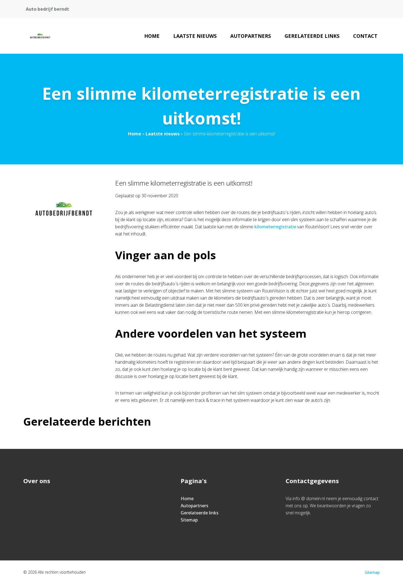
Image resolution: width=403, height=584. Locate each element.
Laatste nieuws (195, 36)
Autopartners (250, 36)
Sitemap (189, 520)
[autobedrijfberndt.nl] (40, 36)
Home (152, 36)
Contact (365, 36)
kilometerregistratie (275, 227)
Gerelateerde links (312, 36)
